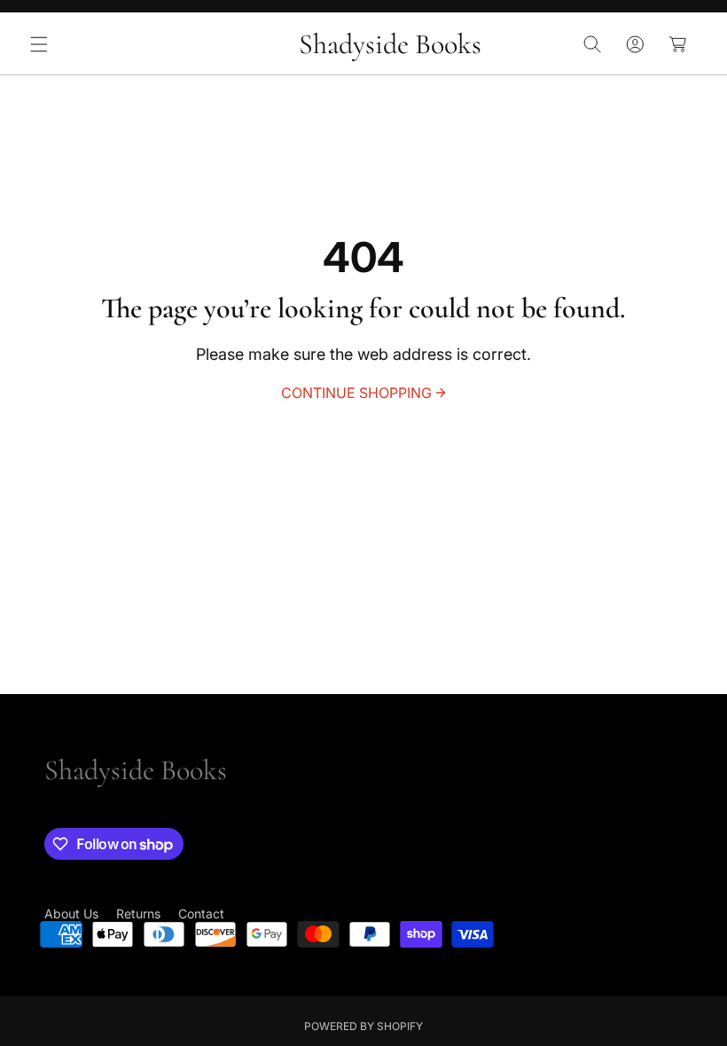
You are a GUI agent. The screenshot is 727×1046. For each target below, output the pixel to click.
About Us (71, 913)
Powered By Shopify (363, 1026)
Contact (201, 913)
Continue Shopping (356, 393)
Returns (138, 913)
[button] (39, 44)
